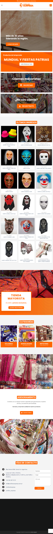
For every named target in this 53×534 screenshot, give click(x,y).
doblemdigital (33, 532)
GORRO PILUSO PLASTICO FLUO (9, 145)
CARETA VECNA (9, 191)
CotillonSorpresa (10, 487)
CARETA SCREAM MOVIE (26, 145)
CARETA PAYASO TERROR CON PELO (26, 237)
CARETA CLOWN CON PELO (44, 191)
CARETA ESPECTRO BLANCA (44, 213)
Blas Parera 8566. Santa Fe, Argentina (16, 469)
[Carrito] (51, 5)
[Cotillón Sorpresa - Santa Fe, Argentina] (26, 5)
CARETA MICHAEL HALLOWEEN (44, 168)
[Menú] (2, 5)
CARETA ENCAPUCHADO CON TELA (26, 214)
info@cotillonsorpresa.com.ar (14, 483)
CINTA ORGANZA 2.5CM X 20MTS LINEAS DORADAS (44, 261)
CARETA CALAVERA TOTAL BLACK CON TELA (44, 237)
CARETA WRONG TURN (26, 191)
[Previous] (3, 334)
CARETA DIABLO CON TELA (9, 213)
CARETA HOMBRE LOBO (9, 237)
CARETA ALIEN (26, 168)
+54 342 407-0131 (11, 480)
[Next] (50, 334)
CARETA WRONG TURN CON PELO (9, 169)
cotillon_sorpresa (11, 490)
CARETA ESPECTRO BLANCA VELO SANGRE (26, 261)
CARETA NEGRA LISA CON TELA (9, 260)
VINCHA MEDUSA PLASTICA (44, 145)
